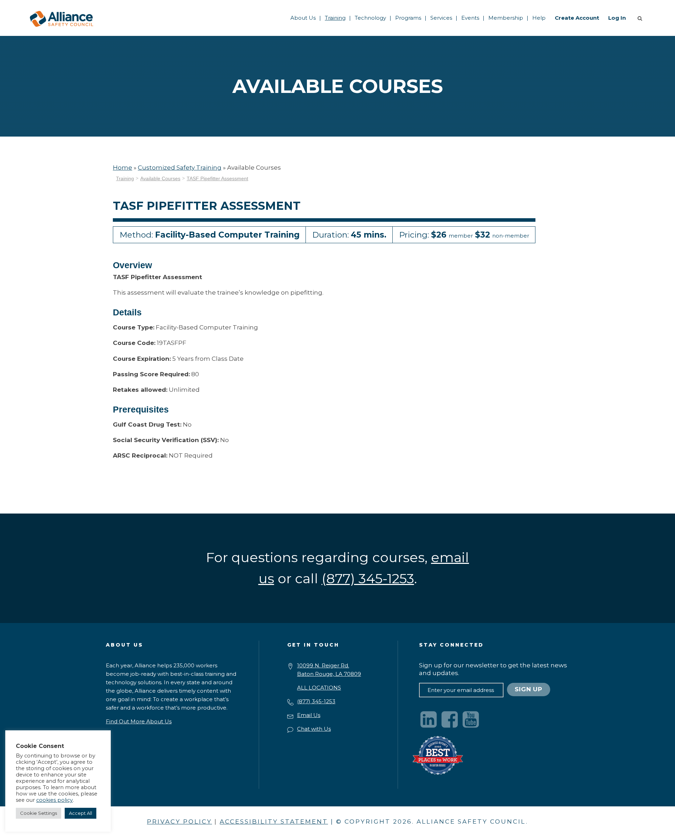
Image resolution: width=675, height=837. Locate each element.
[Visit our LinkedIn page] (428, 719)
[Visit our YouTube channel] (470, 719)
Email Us (308, 715)
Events (470, 17)
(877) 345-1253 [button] (368, 578)
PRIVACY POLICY (179, 821)
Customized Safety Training (179, 167)
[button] (641, 18)
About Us (303, 17)
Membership (505, 17)
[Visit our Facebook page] (449, 719)
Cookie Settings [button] (38, 813)
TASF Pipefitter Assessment (217, 178)
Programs (408, 17)
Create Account (577, 17)
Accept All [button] (80, 813)
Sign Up (528, 689)
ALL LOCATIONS (319, 687)
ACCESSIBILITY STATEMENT (274, 821)
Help (539, 17)
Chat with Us (314, 728)
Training (335, 17)
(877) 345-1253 (316, 701)
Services (441, 17)
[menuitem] (303, 18)
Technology (370, 17)
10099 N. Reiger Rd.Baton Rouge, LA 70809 (329, 669)
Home (122, 167)
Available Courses (160, 178)
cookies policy (54, 800)
